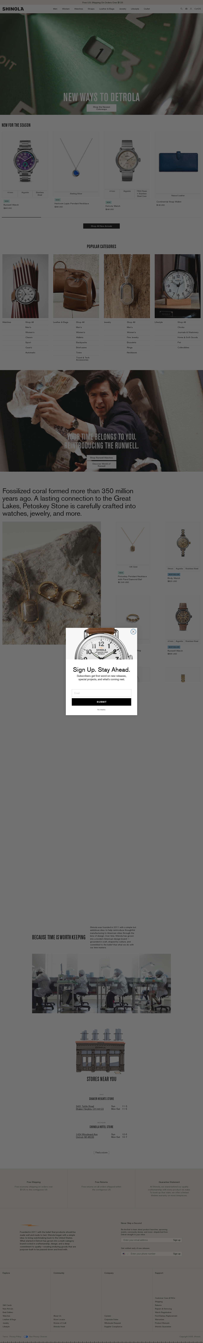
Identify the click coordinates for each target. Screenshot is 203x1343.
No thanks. (101, 709)
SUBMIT (101, 701)
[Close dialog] (133, 631)
